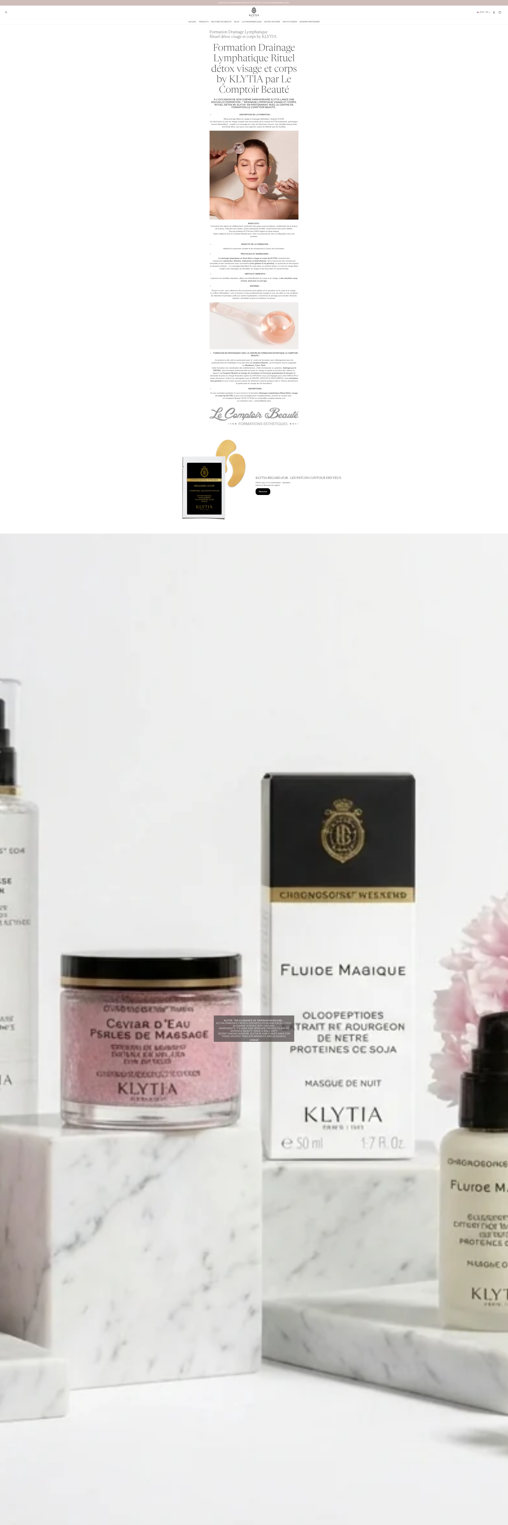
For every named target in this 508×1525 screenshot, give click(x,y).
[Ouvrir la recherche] (6, 12)
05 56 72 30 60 (248, 398)
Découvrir (263, 491)
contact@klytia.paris (262, 401)
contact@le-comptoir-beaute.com (271, 398)
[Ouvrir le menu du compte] (494, 12)
